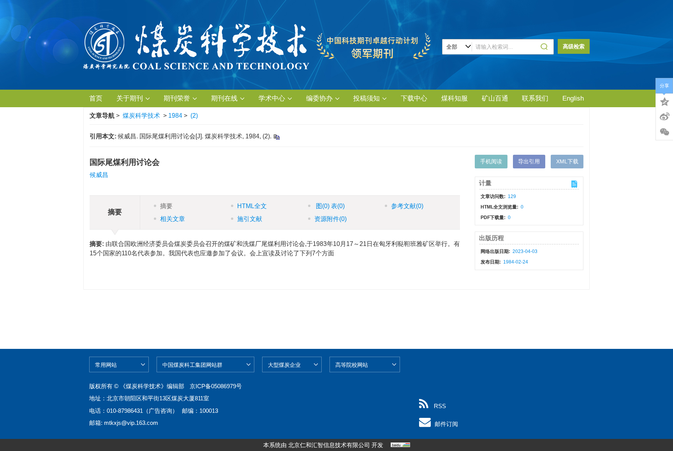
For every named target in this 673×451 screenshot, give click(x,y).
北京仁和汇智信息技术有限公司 (329, 445)
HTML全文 (252, 206)
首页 (95, 98)
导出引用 (529, 161)
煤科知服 (454, 98)
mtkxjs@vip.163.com (131, 422)
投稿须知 (366, 98)
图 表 (329, 206)
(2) (194, 115)
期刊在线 (224, 98)
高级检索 (574, 46)
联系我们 (535, 98)
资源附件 (330, 219)
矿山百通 (495, 98)
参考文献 (407, 206)
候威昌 (99, 175)
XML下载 (567, 161)
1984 (175, 115)
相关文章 (172, 219)
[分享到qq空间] (664, 101)
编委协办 (319, 98)
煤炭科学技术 (141, 115)
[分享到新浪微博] (664, 116)
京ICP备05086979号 (216, 386)
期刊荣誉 (177, 98)
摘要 (166, 206)
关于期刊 (129, 98)
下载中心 (414, 98)
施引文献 (249, 219)
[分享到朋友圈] (664, 132)
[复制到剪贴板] (276, 136)
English (573, 98)
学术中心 (272, 98)
